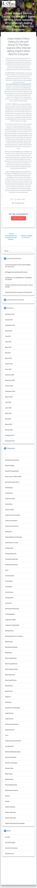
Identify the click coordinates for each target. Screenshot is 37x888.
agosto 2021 (8, 331)
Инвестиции (8, 774)
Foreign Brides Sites (10, 553)
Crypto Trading (9, 509)
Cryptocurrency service (11, 526)
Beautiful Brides (9, 465)
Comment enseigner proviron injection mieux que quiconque (18, 265)
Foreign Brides (9, 548)
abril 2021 (8, 353)
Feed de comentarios (11, 848)
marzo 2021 (8, 358)
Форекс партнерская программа (15, 823)
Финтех (7, 796)
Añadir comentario (18, 218)
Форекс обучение (10, 812)
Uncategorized (19, 203)
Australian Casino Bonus (12, 460)
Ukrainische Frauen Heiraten (13, 741)
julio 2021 (8, 336)
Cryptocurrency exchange (12, 515)
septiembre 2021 (10, 325)
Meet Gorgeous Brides (11, 669)
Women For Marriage (11, 763)
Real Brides (8, 702)
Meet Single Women (11, 680)
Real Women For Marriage (12, 707)
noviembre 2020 (10, 380)
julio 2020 (8, 402)
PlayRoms (8, 696)
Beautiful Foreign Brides (12, 471)
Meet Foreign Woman (11, 663)
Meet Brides (8, 652)
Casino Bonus (9, 493)
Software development (11, 724)
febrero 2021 (9, 364)
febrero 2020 (9, 430)
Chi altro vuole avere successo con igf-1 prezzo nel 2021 (19, 286)
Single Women (9, 718)
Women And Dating (10, 757)
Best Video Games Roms (12, 482)
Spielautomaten (9, 730)
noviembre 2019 (10, 441)
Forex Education (9, 575)
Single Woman (9, 713)
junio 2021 (8, 342)
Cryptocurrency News (11, 520)
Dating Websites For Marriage (13, 537)
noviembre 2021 (10, 314)
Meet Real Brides (10, 674)
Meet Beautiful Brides (11, 647)
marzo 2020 (8, 424)
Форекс (7, 801)
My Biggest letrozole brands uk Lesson (16, 272)
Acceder (7, 837)
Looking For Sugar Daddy (12, 625)
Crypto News (8, 504)
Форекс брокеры (10, 807)
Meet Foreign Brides (11, 658)
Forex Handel (9, 581)
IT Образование (10, 614)
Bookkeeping (9, 487)
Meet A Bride (9, 641)
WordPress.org (9, 853)
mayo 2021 (8, 347)
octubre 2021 (9, 320)
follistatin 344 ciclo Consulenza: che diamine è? (18, 292)
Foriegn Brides (9, 597)
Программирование (11, 785)
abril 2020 (8, 419)
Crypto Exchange (10, 498)
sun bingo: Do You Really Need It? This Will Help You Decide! (18, 278)
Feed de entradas (10, 842)
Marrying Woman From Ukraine (14, 636)
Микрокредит (9, 779)
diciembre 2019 (9, 435)
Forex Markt (8, 586)
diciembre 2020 (9, 375)
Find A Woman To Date (11, 542)
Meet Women (9, 691)
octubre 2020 (9, 386)
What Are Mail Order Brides (12, 752)
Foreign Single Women (11, 564)
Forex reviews (9, 592)
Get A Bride (8, 603)
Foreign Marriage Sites (11, 559)
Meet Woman (9, 685)
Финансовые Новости (11, 790)
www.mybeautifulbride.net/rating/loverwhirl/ (18, 84)
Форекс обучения (10, 818)
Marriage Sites (9, 630)
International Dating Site (12, 608)
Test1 (6, 735)
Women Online (9, 768)
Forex (6, 570)
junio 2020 (8, 408)
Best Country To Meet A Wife (13, 476)
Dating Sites (8, 531)
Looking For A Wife (10, 619)
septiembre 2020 (10, 391)
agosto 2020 (8, 397)
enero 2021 (8, 369)
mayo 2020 (8, 413)
